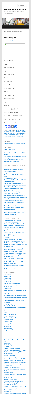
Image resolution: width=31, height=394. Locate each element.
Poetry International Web (10, 318)
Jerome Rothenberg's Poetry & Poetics (14, 300)
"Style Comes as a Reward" (11, 222)
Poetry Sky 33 (10, 37)
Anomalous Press (8, 280)
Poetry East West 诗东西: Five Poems (13, 200)
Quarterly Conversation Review (12, 158)
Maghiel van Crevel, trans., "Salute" (13, 251)
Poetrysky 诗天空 (8, 319)
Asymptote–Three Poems (10, 178)
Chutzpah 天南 (8, 286)
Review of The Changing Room (12, 383)
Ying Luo (13, 136)
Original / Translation (9, 355)
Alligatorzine (7, 276)
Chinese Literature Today (10, 285)
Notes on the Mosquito (15, 9)
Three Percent (7, 326)
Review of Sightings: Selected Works (13, 381)
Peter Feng (9, 133)
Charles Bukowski (20, 130)
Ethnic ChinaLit (8, 293)
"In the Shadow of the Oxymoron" (12, 220)
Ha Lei (13, 131)
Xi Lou (21, 134)
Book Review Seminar (9, 149)
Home (6, 27)
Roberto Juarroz (8, 134)
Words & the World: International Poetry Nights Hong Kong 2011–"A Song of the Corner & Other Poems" (14, 212)
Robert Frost (23, 133)
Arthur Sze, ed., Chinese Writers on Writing (15, 224)
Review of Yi (7, 391)
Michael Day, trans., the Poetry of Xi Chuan (15, 253)
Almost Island (7, 278)
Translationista (8, 328)
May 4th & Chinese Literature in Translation (15, 350)
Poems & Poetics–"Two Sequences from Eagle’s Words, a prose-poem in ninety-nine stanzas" (15, 197)
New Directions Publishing (11, 306)
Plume (6, 312)
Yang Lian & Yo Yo (9, 330)
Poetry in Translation (9, 316)
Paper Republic (8, 311)
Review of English (8, 372)
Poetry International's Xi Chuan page (13, 258)
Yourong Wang (19, 136)
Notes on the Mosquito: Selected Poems (14, 143)
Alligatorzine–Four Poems (11, 173)
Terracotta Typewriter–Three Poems (13, 205)
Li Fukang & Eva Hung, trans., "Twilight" (14, 241)
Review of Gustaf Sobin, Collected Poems (15, 374)
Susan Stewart (15, 134)
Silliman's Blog (8, 321)
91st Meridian (7, 274)
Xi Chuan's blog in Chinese (11, 268)
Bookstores (7, 343)
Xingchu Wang (7, 136)
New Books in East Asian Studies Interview (15, 156)
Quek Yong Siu (16, 133)
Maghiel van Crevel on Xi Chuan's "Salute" (15, 243)
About (11, 27)
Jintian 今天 (7, 302)
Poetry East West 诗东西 (10, 314)
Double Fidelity (8, 345)
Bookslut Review (8, 151)
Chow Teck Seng (8, 131)
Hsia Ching (18, 131)
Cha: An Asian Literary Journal (12, 283)
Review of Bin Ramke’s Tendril (12, 367)
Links (10, 130)
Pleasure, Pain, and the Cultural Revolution (15, 358)
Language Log (8, 304)
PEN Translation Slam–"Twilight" (12, 192)
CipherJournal (7, 288)
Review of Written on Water (11, 390)
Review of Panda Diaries (10, 379)
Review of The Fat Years (10, 384)
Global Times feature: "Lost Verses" (13, 239)
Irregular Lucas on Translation (12, 348)
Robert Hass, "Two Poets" (10, 260)
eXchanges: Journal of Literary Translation (15, 295)
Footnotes (6, 346)
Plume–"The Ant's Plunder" (11, 193)
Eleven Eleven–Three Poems (11, 187)
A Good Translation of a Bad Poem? (13, 338)
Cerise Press (7, 281)
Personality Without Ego (10, 357)
